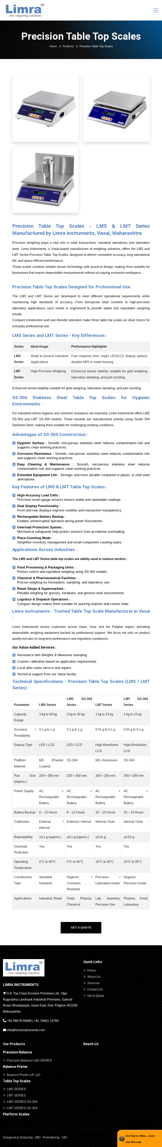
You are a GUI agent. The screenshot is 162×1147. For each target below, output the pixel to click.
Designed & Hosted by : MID (22, 1137)
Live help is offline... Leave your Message (140, 1139)
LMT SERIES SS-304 (22, 1108)
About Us (93, 976)
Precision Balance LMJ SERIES (29, 1060)
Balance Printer (15, 1067)
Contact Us (95, 989)
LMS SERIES (16, 1089)
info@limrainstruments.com (25, 1030)
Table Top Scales (17, 1081)
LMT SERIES (16, 1095)
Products (68, 46)
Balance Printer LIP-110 (23, 1075)
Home (53, 46)
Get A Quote (95, 995)
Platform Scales (16, 1114)
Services (93, 983)
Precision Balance (17, 1052)
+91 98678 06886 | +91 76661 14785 (32, 1020)
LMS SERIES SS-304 (22, 1101)
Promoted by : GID (54, 1137)
